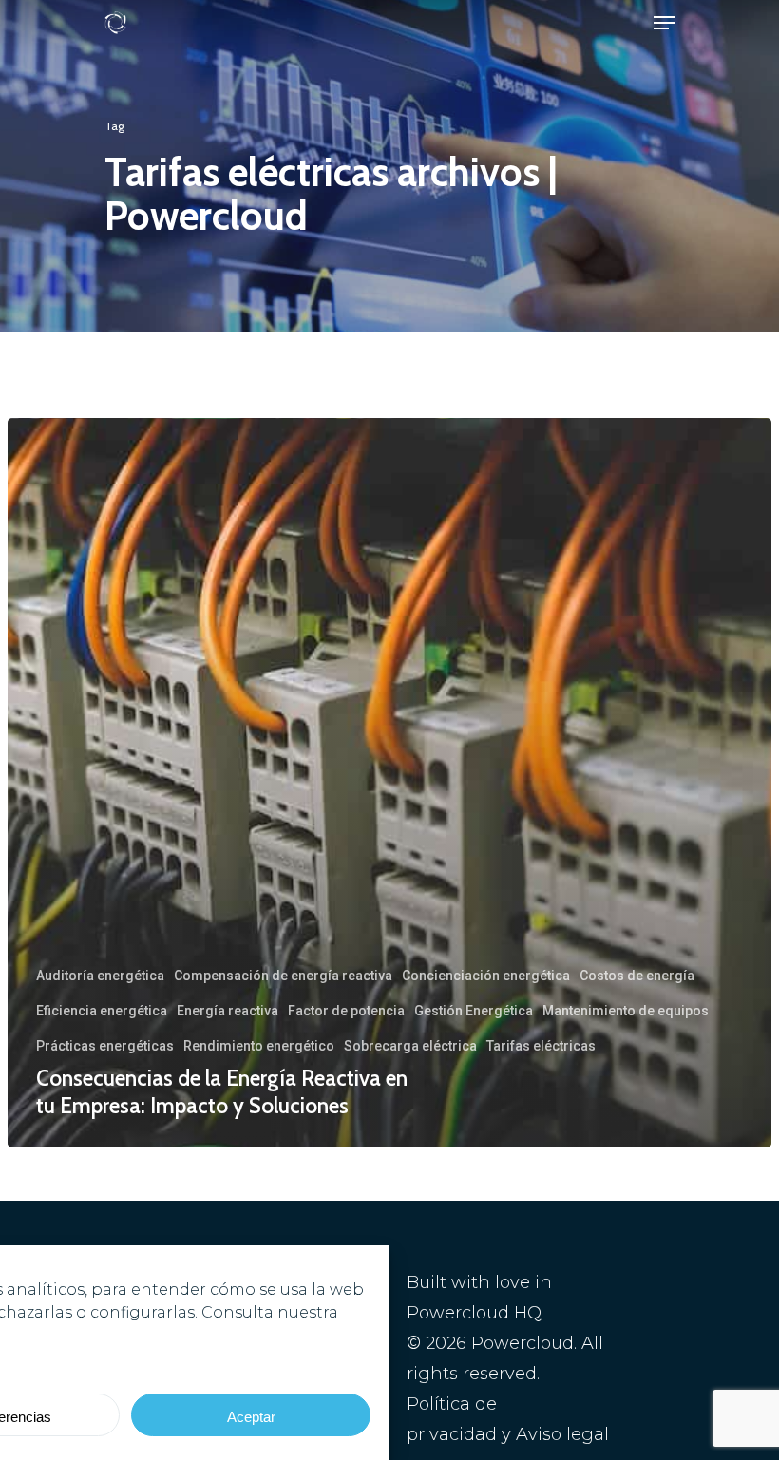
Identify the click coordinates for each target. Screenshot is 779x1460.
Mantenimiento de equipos (625, 1010)
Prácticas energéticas (105, 1045)
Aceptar (251, 1417)
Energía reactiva (227, 1010)
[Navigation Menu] (664, 22)
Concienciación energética (486, 975)
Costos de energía (637, 975)
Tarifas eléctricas (541, 1045)
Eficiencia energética (101, 1010)
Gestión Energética (473, 1010)
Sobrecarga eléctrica (410, 1045)
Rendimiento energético (258, 1045)
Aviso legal (562, 1434)
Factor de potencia (346, 1010)
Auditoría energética (100, 975)
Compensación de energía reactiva (283, 975)
